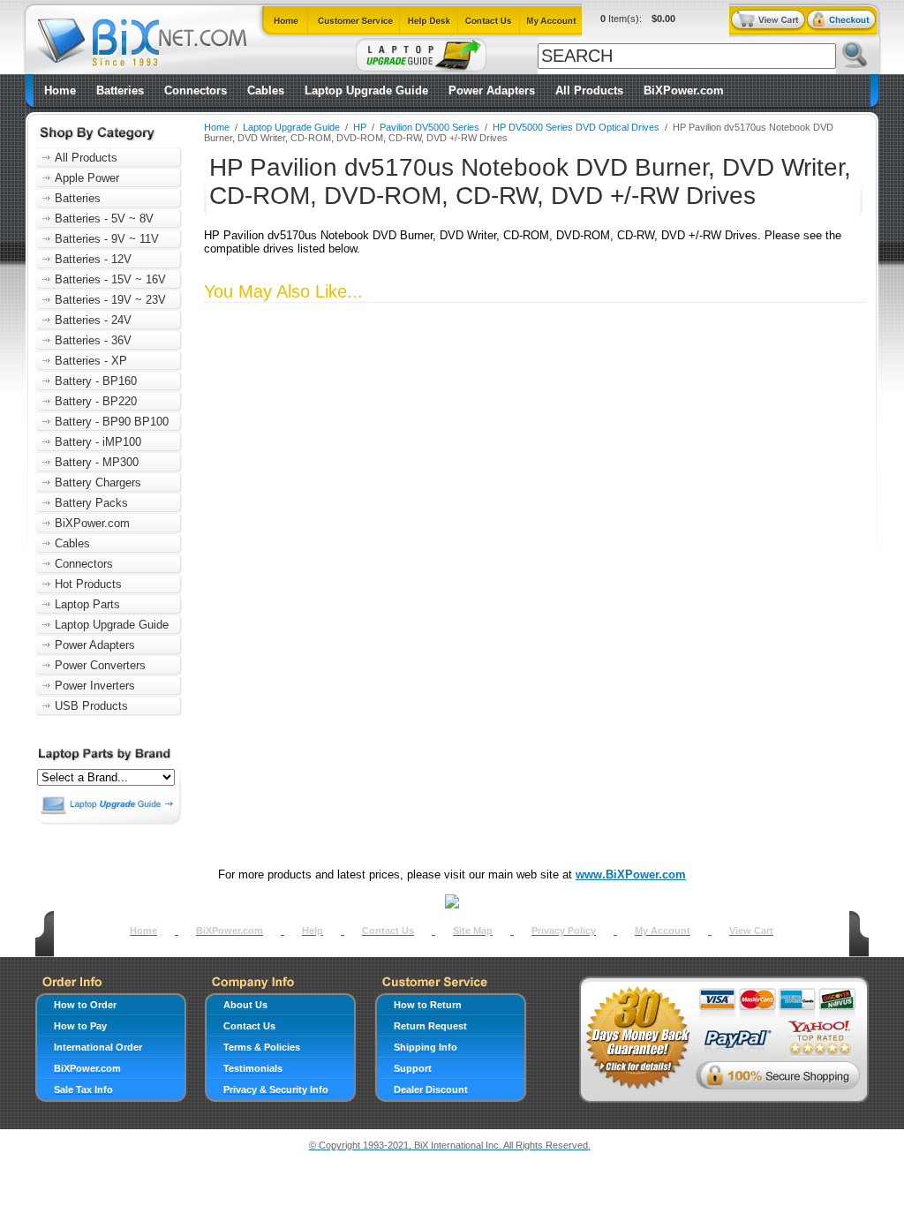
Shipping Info (425, 1047)
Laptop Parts (87, 604)
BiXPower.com (684, 90)
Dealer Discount (431, 1089)
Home (60, 90)
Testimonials (252, 1068)
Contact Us (388, 930)
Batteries (120, 90)
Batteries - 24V (93, 320)
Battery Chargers (98, 482)
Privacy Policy (563, 930)
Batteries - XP (91, 360)
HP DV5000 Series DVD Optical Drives (576, 127)
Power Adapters (491, 90)
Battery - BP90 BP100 (112, 421)
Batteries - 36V (93, 340)
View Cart (751, 930)
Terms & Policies (261, 1047)
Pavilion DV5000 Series (429, 127)
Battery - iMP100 (98, 441)
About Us (245, 1004)
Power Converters (100, 665)
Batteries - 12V (93, 259)
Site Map (473, 930)
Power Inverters (95, 685)
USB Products (91, 705)
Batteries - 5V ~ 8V (104, 218)
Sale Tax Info (83, 1089)
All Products (589, 90)
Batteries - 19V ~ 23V (110, 299)
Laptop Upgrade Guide (366, 90)
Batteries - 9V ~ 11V (107, 238)
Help (312, 930)
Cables (265, 90)
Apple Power (87, 178)
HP (359, 127)
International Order (98, 1047)
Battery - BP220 (96, 401)
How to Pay (80, 1026)
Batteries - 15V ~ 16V (110, 279)
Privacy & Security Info (275, 1089)
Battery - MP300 (97, 462)
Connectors (195, 90)
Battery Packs (91, 502)
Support (413, 1068)
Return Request (430, 1026)
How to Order (85, 1004)
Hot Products (88, 584)
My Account (662, 930)
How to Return (428, 1004)
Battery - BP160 (96, 381)
